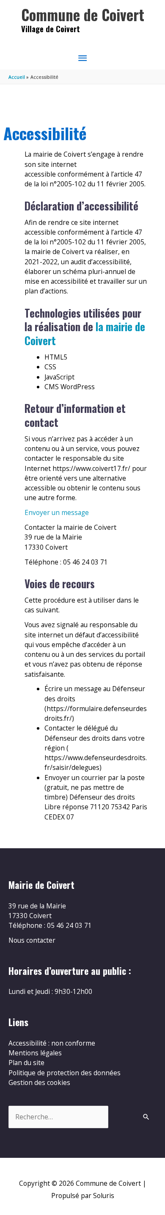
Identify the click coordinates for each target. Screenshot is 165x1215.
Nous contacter (31, 940)
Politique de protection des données (64, 1072)
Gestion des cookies (39, 1082)
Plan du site (26, 1062)
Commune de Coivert (82, 14)
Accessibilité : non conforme (51, 1043)
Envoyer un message (57, 512)
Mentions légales (35, 1052)
